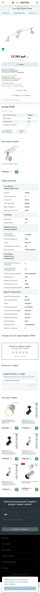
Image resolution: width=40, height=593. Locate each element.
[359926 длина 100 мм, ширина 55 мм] (30, 441)
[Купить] (16, 171)
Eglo (26, 296)
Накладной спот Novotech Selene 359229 (30, 482)
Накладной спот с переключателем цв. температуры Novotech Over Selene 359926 (29, 453)
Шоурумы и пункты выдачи (10, 71)
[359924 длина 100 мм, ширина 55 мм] (10, 472)
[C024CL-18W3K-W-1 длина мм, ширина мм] (10, 410)
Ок (20, 588)
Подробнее (20, 72)
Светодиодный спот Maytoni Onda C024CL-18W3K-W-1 (9, 421)
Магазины (5, 538)
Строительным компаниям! (10, 80)
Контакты (5, 568)
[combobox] (5, 514)
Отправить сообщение (20, 529)
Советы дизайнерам (8, 562)
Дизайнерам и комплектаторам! (11, 78)
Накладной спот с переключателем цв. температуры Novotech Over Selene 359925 (29, 422)
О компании (6, 544)
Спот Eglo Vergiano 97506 (10, 164)
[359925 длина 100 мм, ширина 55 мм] (30, 410)
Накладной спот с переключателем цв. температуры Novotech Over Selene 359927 (9, 453)
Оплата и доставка (8, 556)
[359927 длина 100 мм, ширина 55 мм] (10, 441)
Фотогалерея (6, 550)
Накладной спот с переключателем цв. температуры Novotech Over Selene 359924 (9, 484)
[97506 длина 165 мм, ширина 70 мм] (10, 154)
